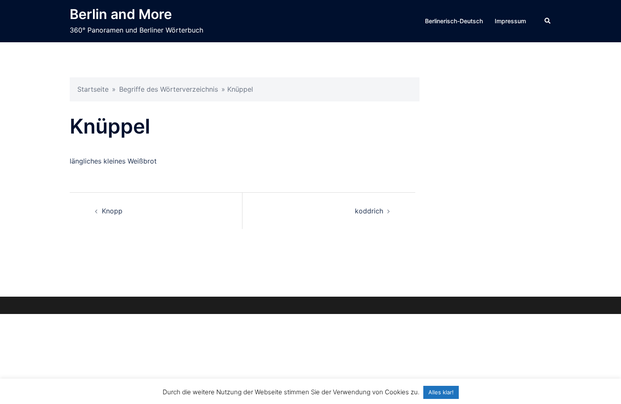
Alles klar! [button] (441, 392)
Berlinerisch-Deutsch (454, 21)
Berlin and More (121, 14)
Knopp (112, 211)
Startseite (93, 89)
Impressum (510, 21)
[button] (548, 21)
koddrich (369, 211)
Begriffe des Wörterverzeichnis (168, 89)
